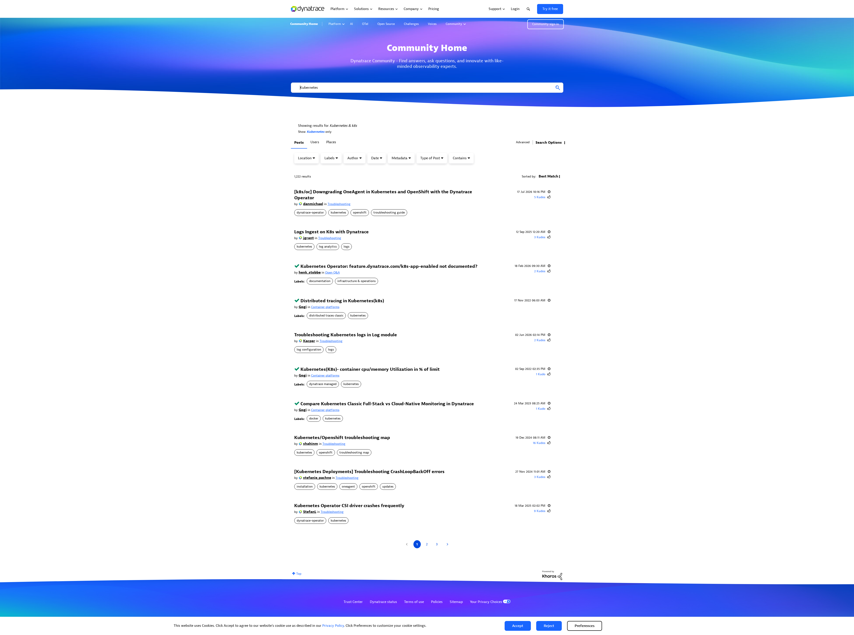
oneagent (348, 486)
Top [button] (298, 574)
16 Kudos (539, 443)
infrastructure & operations (356, 281)
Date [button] (375, 158)
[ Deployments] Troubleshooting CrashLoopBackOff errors (369, 471)
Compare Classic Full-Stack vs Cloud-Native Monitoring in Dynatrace (387, 404)
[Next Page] (447, 544)
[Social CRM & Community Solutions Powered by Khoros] (552, 575)
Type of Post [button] (430, 158)
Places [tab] (331, 142)
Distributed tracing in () (342, 301)
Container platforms (325, 307)
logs (346, 246)
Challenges (411, 24)
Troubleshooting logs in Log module (345, 335)
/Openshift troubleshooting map (342, 437)
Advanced (523, 142)
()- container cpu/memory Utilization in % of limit (370, 369)
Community (454, 24)
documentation (319, 281)
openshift (360, 212)
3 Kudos (539, 237)
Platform (334, 24)
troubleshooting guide (389, 212)
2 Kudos (539, 271)
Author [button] (352, 158)
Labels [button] (329, 158)
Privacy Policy (333, 625)
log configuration (309, 349)
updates (387, 486)
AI (351, 24)
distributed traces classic (326, 315)
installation (305, 486)
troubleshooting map (354, 452)
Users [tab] (314, 142)
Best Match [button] (548, 176)
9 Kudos (539, 511)
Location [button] (305, 158)
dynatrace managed (322, 384)
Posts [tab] (299, 142)
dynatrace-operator (310, 212)
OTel (365, 24)
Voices (432, 24)
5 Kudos (539, 197)
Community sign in (545, 24)
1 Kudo (540, 374)
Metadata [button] (399, 158)
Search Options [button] (549, 142)
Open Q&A (332, 272)
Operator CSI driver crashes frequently (349, 505)
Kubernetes (315, 132)
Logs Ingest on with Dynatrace (331, 232)
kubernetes (338, 212)
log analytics (328, 246)
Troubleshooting (339, 204)
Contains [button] (460, 158)
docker (313, 418)
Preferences (584, 626)
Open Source (386, 24)
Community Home (304, 24)
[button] (518, 626)
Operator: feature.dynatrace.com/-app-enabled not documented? (388, 266)
